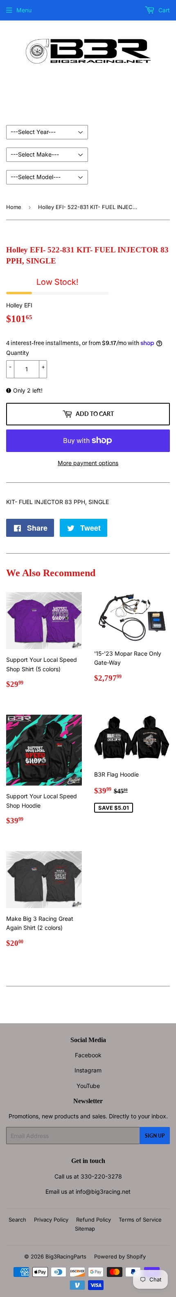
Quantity (17, 352)
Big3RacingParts (65, 1256)
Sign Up (155, 1136)
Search (17, 1219)
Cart (163, 10)
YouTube (88, 1085)
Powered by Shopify (120, 1256)
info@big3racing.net (103, 1191)
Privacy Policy (51, 1219)
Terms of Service (140, 1219)
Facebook (88, 1055)
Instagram (88, 1070)
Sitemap (85, 1228)
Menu (24, 10)
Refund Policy (93, 1219)
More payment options (88, 462)
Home (13, 207)
